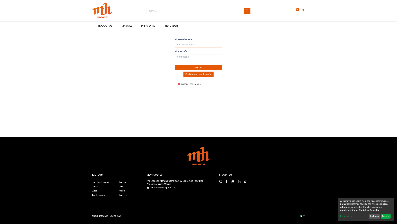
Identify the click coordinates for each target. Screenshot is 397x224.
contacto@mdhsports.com (163, 187)
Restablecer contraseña (198, 74)
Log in (198, 67)
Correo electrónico (185, 39)
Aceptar (386, 216)
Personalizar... (347, 216)
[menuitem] (104, 26)
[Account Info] (303, 10)
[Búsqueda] (247, 11)
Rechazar (374, 216)
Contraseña (181, 51)
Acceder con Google (191, 84)
